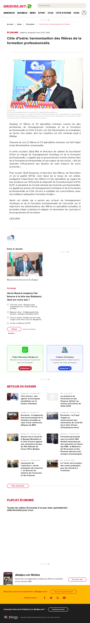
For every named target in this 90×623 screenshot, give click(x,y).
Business (22, 13)
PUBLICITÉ (44, 20)
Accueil (10, 24)
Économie (30, 24)
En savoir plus (77, 580)
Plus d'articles (17, 486)
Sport (41, 13)
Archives (11, 333)
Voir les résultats (29, 329)
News (33, 13)
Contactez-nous (58, 609)
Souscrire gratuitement (63, 592)
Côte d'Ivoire (63, 13)
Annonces (9, 13)
